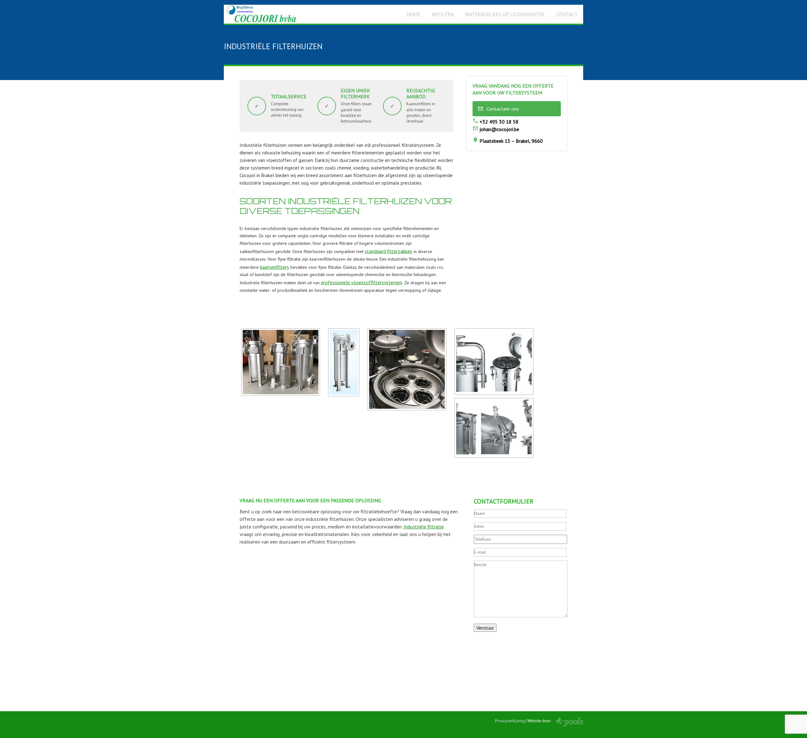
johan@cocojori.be (498, 129)
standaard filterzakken (388, 251)
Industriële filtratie (424, 526)
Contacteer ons (502, 109)
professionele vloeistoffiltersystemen (361, 282)
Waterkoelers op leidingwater (505, 14)
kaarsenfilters (274, 267)
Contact (567, 14)
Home (414, 14)
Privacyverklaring (510, 721)
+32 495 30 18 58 (498, 121)
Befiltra (443, 14)
